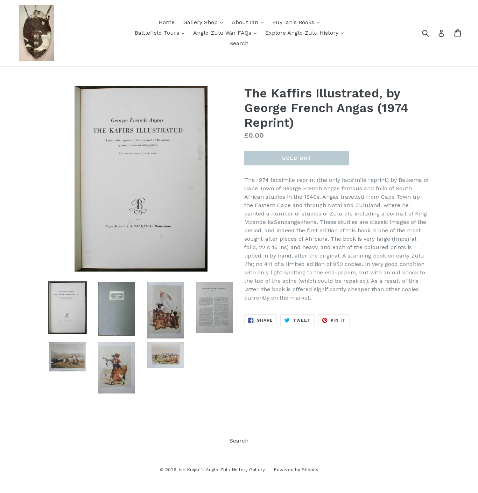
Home (167, 22)
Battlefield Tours (161, 32)
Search (239, 43)
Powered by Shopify (296, 469)
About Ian (249, 22)
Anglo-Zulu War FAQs (226, 32)
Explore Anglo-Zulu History (306, 32)
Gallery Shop (204, 22)
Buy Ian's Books (297, 22)
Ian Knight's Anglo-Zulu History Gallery (222, 469)
